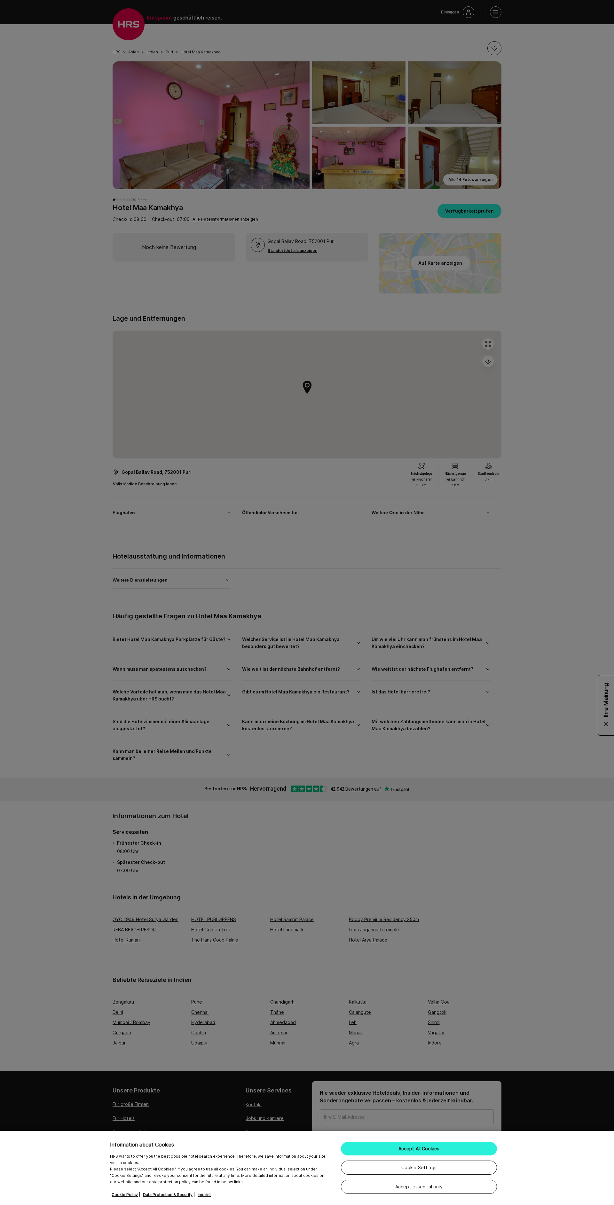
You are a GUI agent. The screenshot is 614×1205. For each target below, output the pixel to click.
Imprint (204, 1194)
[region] (307, 1168)
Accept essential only (419, 1186)
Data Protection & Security (168, 1194)
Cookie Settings (419, 1167)
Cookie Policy (125, 1194)
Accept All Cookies (419, 1148)
